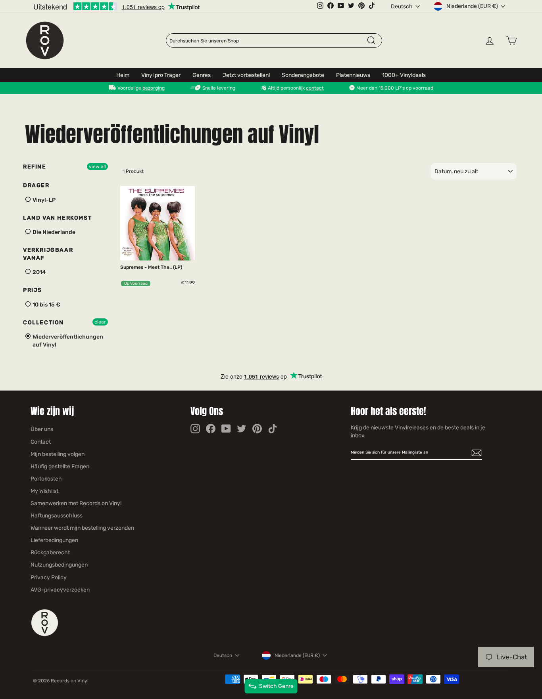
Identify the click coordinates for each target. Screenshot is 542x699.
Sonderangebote (303, 75)
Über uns (42, 429)
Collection (43, 322)
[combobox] (267, 40)
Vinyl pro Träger (161, 75)
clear (100, 322)
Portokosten (46, 478)
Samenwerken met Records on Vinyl (76, 503)
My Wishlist (44, 491)
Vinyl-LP (43, 200)
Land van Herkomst (57, 217)
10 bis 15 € (45, 304)
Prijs (32, 290)
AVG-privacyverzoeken (60, 589)
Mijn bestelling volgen (58, 454)
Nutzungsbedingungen (59, 564)
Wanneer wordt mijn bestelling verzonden (82, 528)
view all (97, 166)
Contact (41, 442)
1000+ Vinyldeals (404, 75)
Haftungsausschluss (57, 515)
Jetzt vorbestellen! (246, 75)
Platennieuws (353, 75)
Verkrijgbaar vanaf (48, 254)
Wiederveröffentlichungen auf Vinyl (67, 340)
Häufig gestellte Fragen (60, 466)
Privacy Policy (49, 577)
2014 (38, 272)
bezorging (153, 88)
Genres (201, 75)
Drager (36, 185)
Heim (122, 75)
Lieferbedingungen (54, 540)
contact (315, 88)
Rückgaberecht (50, 552)
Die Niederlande (53, 232)
